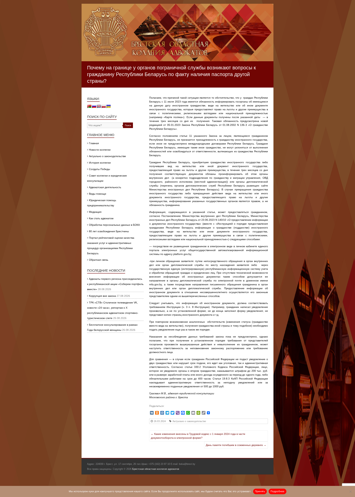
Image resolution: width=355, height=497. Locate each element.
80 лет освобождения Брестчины (109, 231)
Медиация (95, 211)
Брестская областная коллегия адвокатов (155, 469)
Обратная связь (98, 259)
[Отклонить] (350, 491)
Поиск (128, 125)
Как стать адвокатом (101, 218)
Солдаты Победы (99, 169)
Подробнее (277, 491)
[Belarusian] (89, 106)
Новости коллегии (100, 149)
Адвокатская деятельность (105, 187)
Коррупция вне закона (102, 295)
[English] (99, 106)
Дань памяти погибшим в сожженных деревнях (236, 445)
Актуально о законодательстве (189, 421)
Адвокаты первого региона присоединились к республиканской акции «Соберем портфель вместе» (115, 284)
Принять (260, 491)
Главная (94, 143)
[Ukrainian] (108, 106)
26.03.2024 (160, 421)
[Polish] (104, 106)
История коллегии (100, 162)
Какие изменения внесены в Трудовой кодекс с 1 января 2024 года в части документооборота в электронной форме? (198, 435)
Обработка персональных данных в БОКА (114, 224)
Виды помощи (97, 193)
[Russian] (94, 106)
